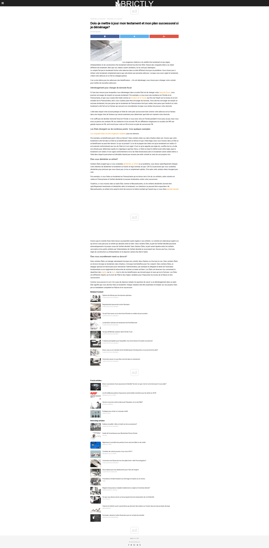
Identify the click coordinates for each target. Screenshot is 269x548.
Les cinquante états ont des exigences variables (108, 134)
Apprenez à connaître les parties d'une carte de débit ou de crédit (124, 442)
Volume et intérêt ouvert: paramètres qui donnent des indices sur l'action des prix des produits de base (136, 506)
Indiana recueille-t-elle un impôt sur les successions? (119, 424)
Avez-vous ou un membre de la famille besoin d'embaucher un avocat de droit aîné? (130, 350)
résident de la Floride (139, 98)
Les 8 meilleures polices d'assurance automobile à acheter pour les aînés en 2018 (129, 393)
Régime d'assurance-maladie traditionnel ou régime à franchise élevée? (126, 488)
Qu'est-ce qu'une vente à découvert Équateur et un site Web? (122, 402)
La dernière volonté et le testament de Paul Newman (119, 323)
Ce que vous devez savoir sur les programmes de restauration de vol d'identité (128, 497)
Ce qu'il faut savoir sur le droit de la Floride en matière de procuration (125, 313)
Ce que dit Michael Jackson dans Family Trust (117, 332)
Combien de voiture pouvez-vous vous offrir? (117, 451)
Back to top (134, 538)
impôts (104, 272)
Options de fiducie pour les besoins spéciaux (117, 295)
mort (113, 272)
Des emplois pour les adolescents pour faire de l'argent (120, 470)
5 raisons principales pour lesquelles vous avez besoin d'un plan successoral (127, 341)
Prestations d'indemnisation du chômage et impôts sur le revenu (123, 479)
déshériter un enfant (131, 164)
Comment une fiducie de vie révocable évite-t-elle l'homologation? (124, 460)
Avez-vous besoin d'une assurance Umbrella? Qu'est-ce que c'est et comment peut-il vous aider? (134, 384)
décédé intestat (173, 189)
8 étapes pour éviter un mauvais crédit (115, 411)
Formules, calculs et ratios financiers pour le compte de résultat (123, 515)
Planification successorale (97, 19)
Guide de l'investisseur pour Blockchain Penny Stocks (119, 433)
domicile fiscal (164, 92)
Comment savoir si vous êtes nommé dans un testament (121, 359)
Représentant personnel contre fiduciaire (116, 304)
